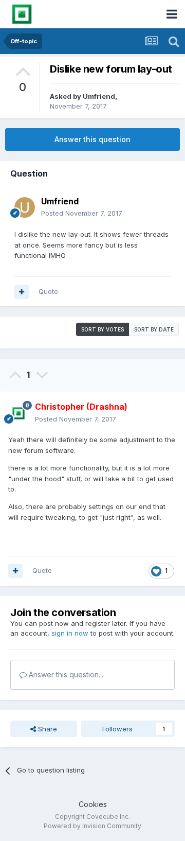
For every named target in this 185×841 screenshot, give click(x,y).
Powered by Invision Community (92, 826)
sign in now (69, 633)
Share (46, 729)
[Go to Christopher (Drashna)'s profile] (18, 413)
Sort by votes (102, 329)
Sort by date (154, 329)
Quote (48, 291)
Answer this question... (65, 674)
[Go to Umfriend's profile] (24, 207)
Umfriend (99, 96)
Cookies (93, 804)
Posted (81, 213)
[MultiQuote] (21, 292)
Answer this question (92, 139)
